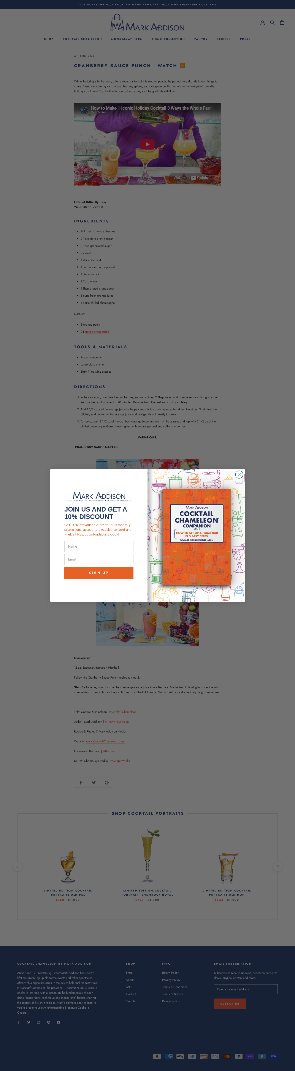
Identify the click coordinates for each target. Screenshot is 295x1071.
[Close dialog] (239, 474)
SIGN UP (99, 572)
